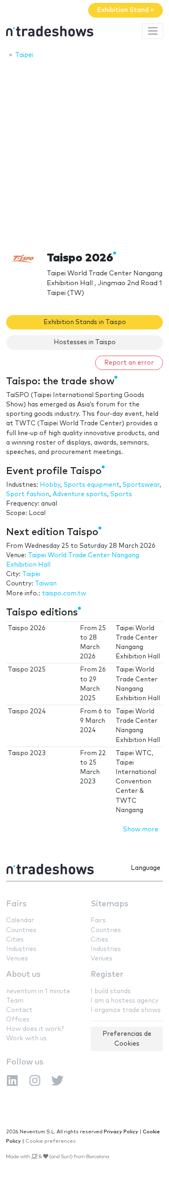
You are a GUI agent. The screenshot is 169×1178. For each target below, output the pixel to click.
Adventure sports (80, 494)
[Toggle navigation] (152, 31)
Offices (18, 1020)
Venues (17, 959)
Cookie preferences (50, 1141)
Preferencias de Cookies (127, 1038)
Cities (15, 940)
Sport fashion (27, 494)
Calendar (20, 920)
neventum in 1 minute (38, 991)
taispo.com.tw (64, 593)
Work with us (26, 1038)
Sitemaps (109, 904)
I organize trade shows (126, 1010)
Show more (140, 829)
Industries (21, 949)
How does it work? (35, 1029)
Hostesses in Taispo (85, 342)
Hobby (50, 485)
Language (145, 868)
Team (14, 1001)
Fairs (16, 904)
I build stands (111, 991)
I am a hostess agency (124, 1001)
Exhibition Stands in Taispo (84, 322)
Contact (19, 1010)
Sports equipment (91, 485)
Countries (21, 930)
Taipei (31, 574)
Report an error (129, 363)
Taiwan (46, 584)
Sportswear (141, 485)
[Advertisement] (84, 152)
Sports (121, 494)
